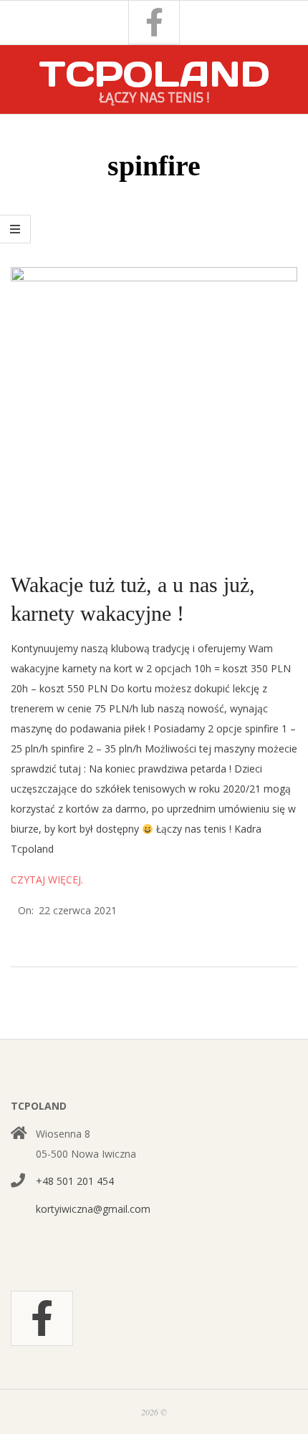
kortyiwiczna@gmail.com (93, 1209)
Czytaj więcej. (47, 879)
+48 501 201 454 (75, 1181)
